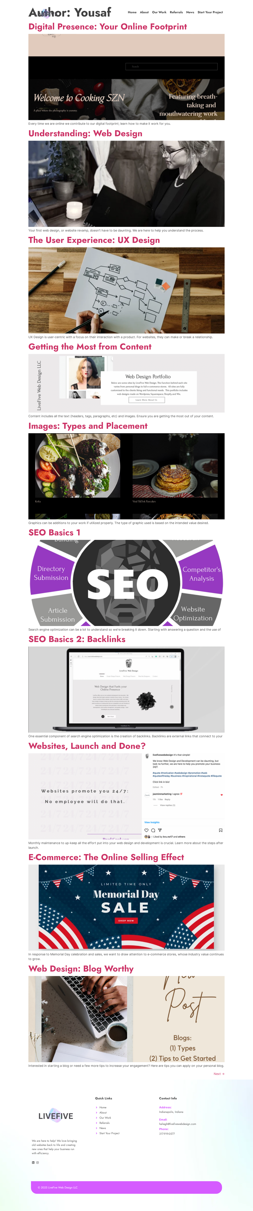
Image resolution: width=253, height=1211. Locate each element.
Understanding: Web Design (85, 133)
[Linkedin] (33, 1162)
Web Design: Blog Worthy (81, 968)
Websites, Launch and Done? (87, 746)
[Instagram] (37, 1162)
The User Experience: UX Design (94, 240)
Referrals (176, 12)
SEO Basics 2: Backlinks (76, 639)
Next (219, 1074)
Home (132, 12)
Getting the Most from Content (89, 346)
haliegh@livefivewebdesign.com (177, 1124)
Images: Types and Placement (87, 425)
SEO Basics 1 (54, 532)
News (190, 12)
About (144, 12)
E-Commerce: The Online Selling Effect (106, 857)
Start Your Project (210, 12)
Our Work (159, 12)
